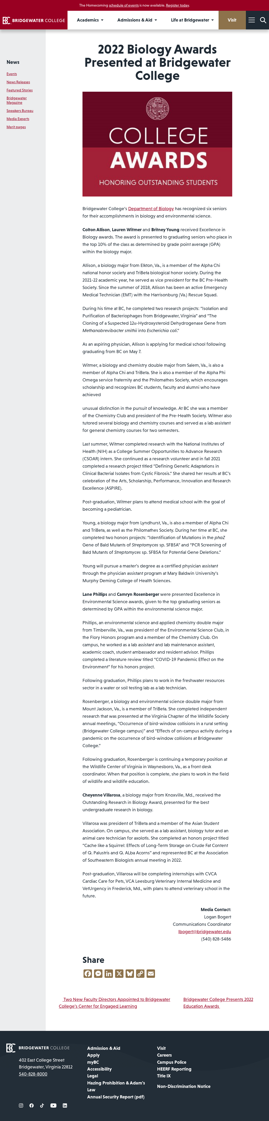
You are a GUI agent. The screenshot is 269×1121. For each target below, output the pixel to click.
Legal (92, 1075)
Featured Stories (20, 90)
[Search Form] (263, 20)
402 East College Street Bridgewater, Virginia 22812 (46, 1063)
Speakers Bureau (20, 111)
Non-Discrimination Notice (183, 1086)
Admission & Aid (103, 1048)
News (13, 62)
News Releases (18, 82)
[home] (34, 20)
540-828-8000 (33, 1074)
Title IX (164, 1075)
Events (12, 74)
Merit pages (16, 127)
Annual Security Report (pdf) (115, 1096)
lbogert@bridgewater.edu (204, 931)
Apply (93, 1055)
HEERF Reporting (174, 1069)
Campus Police (171, 1062)
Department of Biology (151, 208)
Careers (164, 1055)
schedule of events (124, 5)
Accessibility (99, 1069)
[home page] (37, 1047)
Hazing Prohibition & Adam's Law (116, 1086)
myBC (93, 1062)
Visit (161, 1048)
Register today (177, 5)
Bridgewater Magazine (17, 100)
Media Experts (18, 119)
